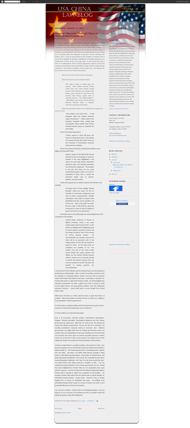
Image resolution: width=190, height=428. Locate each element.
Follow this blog (122, 203)
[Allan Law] (115, 191)
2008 (113, 154)
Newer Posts (58, 408)
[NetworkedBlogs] (122, 201)
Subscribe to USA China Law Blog (119, 141)
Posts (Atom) (67, 413)
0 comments (90, 400)
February (116, 170)
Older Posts (101, 408)
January (115, 162)
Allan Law (111, 184)
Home (80, 408)
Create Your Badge (114, 192)
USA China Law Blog (118, 43)
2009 (113, 157)
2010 (113, 160)
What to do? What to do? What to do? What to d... (123, 166)
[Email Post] (96, 400)
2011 (113, 174)
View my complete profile (118, 108)
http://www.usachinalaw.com (117, 135)
